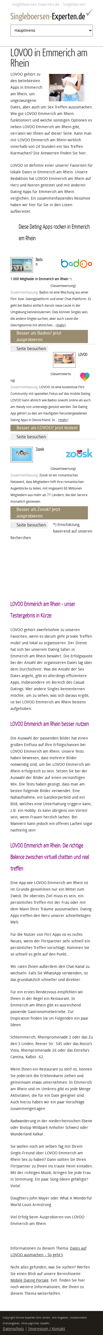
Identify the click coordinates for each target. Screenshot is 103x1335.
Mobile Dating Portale (29, 1280)
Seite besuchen (31, 348)
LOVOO (82, 354)
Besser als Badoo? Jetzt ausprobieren (38, 336)
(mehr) (61, 325)
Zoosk (40, 449)
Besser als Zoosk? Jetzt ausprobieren (38, 513)
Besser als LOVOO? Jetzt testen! (46, 427)
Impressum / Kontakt (46, 1329)
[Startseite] (51, 16)
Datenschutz (13, 1329)
